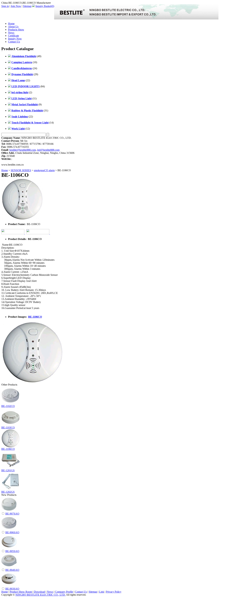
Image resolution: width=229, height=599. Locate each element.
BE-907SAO (12, 513)
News (11, 32)
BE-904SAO (12, 570)
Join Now (16, 6)
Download (39, 591)
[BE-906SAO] (9, 529)
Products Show (16, 29)
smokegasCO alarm (44, 170)
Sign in (5, 6)
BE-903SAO (12, 588)
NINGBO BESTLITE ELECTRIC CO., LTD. (40, 594)
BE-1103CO (8, 427)
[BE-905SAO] (9, 548)
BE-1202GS (8, 491)
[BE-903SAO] (9, 586)
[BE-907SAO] (9, 511)
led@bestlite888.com (48, 149)
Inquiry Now (15, 38)
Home (11, 23)
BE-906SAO (12, 532)
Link (101, 591)
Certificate (13, 35)
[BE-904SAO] (9, 567)
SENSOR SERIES (21, 170)
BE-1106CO (35, 316)
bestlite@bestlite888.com (22, 149)
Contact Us (14, 41)
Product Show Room (21, 591)
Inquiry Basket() (45, 6)
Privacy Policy (113, 591)
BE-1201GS (8, 470)
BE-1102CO (8, 406)
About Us (13, 26)
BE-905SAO (12, 551)
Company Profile (64, 591)
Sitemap (27, 6)
